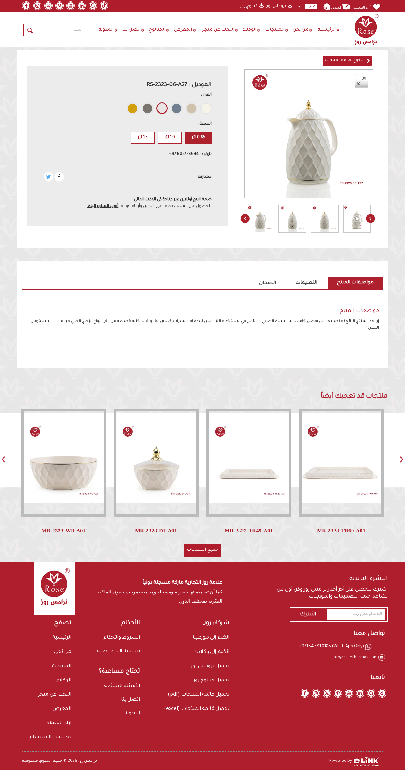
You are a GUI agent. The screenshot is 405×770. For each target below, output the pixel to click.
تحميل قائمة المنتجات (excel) (196, 709)
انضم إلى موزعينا (211, 638)
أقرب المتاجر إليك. (102, 206)
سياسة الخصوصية (118, 651)
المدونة (335, 8)
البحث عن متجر (218, 30)
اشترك (308, 614)
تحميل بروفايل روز (210, 666)
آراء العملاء (362, 8)
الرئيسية (326, 30)
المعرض (183, 30)
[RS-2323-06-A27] (260, 218)
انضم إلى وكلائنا (212, 652)
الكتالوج (157, 30)
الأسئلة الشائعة (122, 686)
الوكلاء (249, 30)
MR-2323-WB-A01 (63, 531)
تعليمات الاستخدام (50, 737)
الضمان (267, 283)
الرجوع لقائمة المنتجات (345, 61)
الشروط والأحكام (121, 638)
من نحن (300, 30)
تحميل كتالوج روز (211, 680)
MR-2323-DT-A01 (156, 531)
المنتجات (274, 30)
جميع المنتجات (202, 550)
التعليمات (306, 283)
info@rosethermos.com (355, 657)
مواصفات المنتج (355, 282)
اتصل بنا (131, 30)
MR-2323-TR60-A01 (341, 531)
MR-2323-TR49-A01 (249, 531)
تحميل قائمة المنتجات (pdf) (198, 695)
